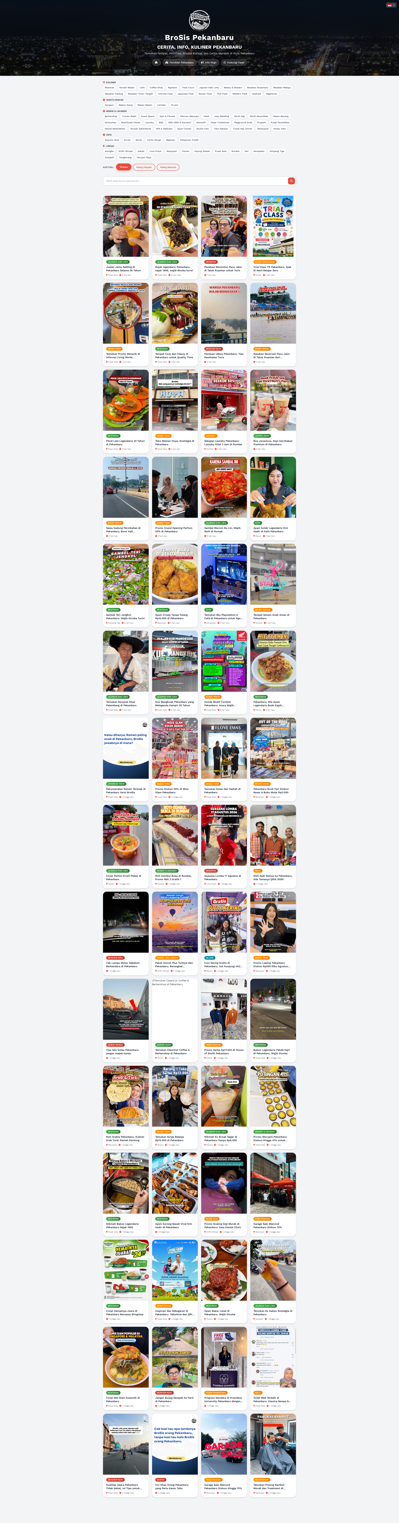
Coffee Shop (156, 87)
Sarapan (109, 105)
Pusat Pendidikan (280, 122)
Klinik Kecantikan (259, 116)
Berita (139, 140)
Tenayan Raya (144, 157)
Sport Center (184, 128)
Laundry (149, 122)
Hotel (206, 116)
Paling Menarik (168, 167)
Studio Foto (202, 128)
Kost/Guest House (130, 122)
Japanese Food (186, 94)
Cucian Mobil (129, 116)
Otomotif (201, 122)
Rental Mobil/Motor (115, 128)
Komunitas (110, 122)
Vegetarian (271, 94)
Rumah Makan (127, 87)
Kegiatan (170, 140)
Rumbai (235, 151)
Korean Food (205, 94)
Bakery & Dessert (233, 87)
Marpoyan (172, 151)
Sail (246, 151)
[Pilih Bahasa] (391, 4)
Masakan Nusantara (257, 87)
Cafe (142, 87)
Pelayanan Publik (189, 140)
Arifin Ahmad (126, 151)
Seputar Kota (112, 140)
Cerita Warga (154, 140)
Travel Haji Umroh (242, 128)
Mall (161, 122)
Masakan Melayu (282, 87)
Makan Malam (144, 105)
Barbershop (111, 116)
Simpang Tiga (277, 151)
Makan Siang (125, 105)
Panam (185, 151)
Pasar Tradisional (220, 122)
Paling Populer (144, 167)
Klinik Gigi (239, 116)
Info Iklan (210, 62)
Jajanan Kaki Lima (209, 87)
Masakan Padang (114, 94)
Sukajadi (109, 157)
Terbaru (124, 167)
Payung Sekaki (202, 151)
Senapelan (259, 151)
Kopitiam (172, 87)
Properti (261, 122)
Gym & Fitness (167, 116)
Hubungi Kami (235, 62)
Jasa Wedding (221, 116)
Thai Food (222, 94)
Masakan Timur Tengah (140, 94)
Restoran (109, 87)
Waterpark (262, 128)
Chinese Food (165, 94)
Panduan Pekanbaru (181, 62)
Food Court (188, 87)
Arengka (109, 151)
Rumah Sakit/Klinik (140, 128)
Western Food (239, 94)
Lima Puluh (155, 151)
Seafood (256, 94)
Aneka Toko (279, 128)
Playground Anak (243, 122)
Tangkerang (125, 157)
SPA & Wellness (164, 128)
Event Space (148, 116)
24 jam (174, 105)
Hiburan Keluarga (189, 116)
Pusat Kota (220, 151)
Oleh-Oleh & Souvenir (179, 122)
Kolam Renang (280, 116)
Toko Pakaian (221, 128)
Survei (127, 140)
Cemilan (161, 105)
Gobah (141, 151)
